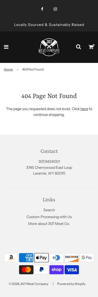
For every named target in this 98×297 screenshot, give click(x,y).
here (84, 108)
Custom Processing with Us (49, 216)
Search (49, 210)
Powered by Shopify (71, 284)
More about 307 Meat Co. (49, 223)
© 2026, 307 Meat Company (28, 284)
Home (8, 69)
